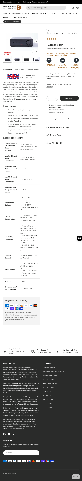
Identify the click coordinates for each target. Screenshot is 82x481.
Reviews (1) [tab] (19, 70)
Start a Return (48, 399)
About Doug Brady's (50, 383)
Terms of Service (48, 407)
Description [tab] (7, 70)
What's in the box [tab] (34, 70)
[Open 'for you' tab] (79, 238)
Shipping (58, 49)
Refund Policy (47, 395)
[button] (51, 39)
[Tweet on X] (53, 143)
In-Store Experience (49, 379)
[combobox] (46, 8)
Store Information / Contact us (53, 371)
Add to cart (69, 98)
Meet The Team (48, 387)
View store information (56, 112)
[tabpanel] (21, 183)
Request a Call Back (50, 375)
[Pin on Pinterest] (61, 143)
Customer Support (49, 367)
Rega (48, 30)
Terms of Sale (48, 403)
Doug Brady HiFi (12, 474)
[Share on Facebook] (57, 143)
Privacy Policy (47, 391)
